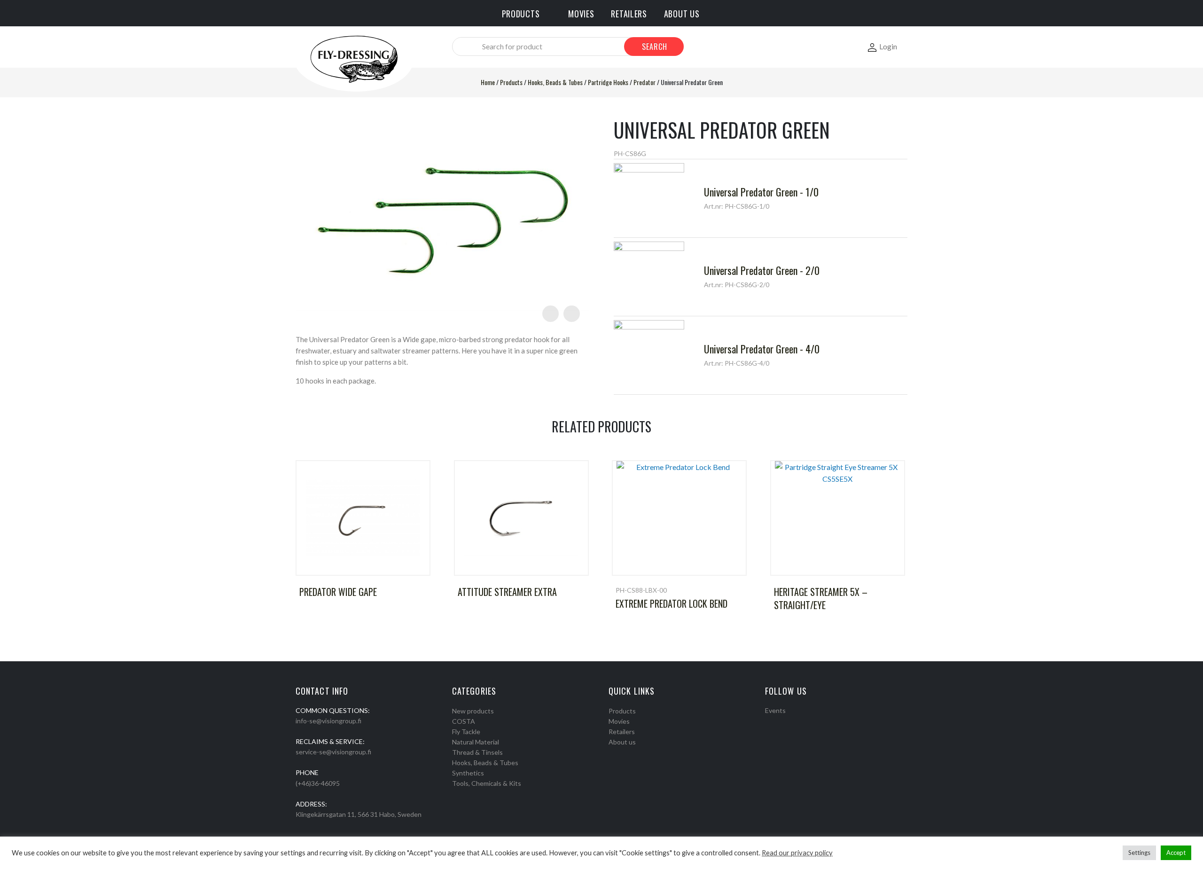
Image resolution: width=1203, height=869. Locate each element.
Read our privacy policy (797, 853)
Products (511, 82)
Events (775, 710)
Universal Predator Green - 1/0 (761, 191)
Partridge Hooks (608, 82)
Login (888, 46)
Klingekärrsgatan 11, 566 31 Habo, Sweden (359, 814)
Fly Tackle (466, 732)
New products (473, 711)
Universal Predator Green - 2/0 (762, 270)
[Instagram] (780, 722)
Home (488, 82)
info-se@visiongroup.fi (328, 721)
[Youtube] (792, 722)
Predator (644, 82)
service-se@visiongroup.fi (333, 752)
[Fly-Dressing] (354, 58)
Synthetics (468, 773)
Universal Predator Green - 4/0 (762, 348)
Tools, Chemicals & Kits (486, 783)
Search (654, 46)
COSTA (463, 721)
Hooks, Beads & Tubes (555, 82)
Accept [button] (1176, 852)
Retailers (622, 732)
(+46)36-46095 (318, 783)
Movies (619, 721)
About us (622, 742)
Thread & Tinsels (477, 752)
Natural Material (475, 742)
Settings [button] (1139, 852)
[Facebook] (768, 722)
